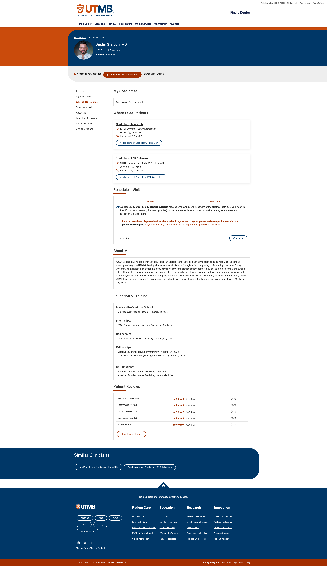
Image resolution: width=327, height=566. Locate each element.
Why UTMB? (160, 23)
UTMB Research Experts (197, 522)
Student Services (167, 527)
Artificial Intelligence (223, 522)
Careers (84, 524)
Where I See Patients (87, 102)
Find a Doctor (240, 12)
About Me (81, 112)
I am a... (112, 23)
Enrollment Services (168, 522)
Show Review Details (131, 434)
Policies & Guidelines (196, 539)
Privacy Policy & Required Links (217, 562)
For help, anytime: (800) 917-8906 (273, 3)
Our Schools (165, 516)
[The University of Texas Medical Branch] (95, 10)
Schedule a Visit (84, 107)
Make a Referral (318, 3)
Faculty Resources (168, 539)
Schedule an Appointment (123, 74)
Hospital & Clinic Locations (144, 527)
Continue (238, 238)
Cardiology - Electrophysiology (131, 102)
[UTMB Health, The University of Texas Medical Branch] (86, 507)
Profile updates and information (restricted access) (163, 497)
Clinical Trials (193, 527)
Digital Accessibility (241, 562)
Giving (100, 524)
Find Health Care (139, 522)
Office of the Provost (169, 533)
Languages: (150, 73)
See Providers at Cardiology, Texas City (98, 467)
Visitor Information (140, 539)
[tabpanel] (182, 223)
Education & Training (86, 118)
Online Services (143, 23)
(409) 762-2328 (135, 136)
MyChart (174, 23)
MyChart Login (292, 3)
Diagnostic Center (222, 533)
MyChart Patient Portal (142, 533)
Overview (80, 91)
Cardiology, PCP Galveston (132, 158)
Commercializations (223, 527)
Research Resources (196, 516)
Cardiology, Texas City (129, 124)
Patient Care (125, 23)
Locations (100, 23)
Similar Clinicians (84, 129)
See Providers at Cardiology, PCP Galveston (150, 467)
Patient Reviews (84, 123)
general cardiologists (132, 224)
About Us (85, 518)
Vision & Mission (221, 539)
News (115, 518)
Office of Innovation (223, 516)
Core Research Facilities (197, 533)
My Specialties (83, 96)
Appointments (305, 3)
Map (101, 518)
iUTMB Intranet (87, 531)
